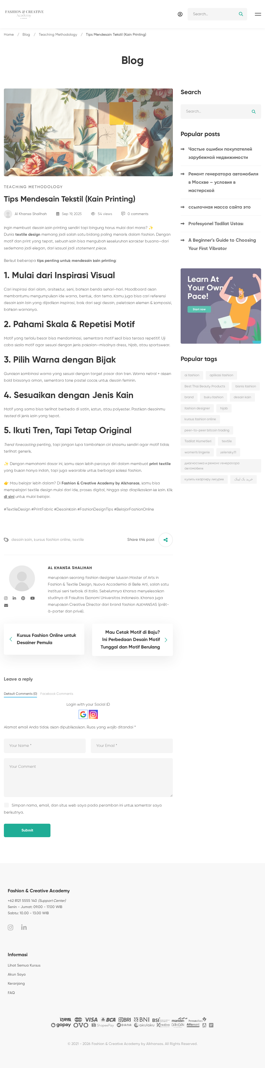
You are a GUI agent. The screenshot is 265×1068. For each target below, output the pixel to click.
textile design (27, 235)
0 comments (138, 214)
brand (189, 397)
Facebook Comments (56, 694)
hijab (224, 408)
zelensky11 (228, 452)
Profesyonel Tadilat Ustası (215, 224)
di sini (9, 497)
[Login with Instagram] (93, 714)
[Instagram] (6, 598)
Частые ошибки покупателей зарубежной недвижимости (220, 153)
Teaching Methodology (58, 34)
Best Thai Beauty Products (205, 386)
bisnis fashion (245, 386)
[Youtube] (32, 598)
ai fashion (192, 375)
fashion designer (197, 408)
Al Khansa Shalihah (30, 214)
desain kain (21, 540)
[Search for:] (217, 14)
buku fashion (213, 397)
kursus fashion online (52, 540)
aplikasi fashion (221, 375)
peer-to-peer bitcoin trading (207, 430)
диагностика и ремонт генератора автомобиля (212, 466)
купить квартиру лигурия (204, 479)
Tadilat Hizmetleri (198, 441)
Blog (26, 34)
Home (9, 34)
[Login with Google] (83, 714)
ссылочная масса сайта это (219, 207)
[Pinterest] (23, 598)
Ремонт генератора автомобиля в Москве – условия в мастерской (223, 182)
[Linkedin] (14, 598)
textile (78, 540)
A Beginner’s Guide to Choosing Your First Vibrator (222, 244)
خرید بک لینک (243, 479)
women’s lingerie (197, 452)
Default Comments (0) (20, 694)
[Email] (6, 605)
